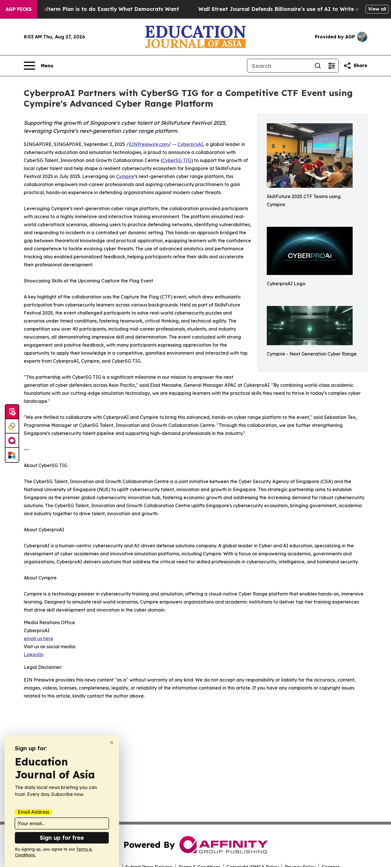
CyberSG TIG (176, 160)
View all (377, 9)
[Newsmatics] (12, 455)
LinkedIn (34, 654)
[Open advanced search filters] (331, 65)
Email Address (33, 812)
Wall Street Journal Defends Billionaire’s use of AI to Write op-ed (285, 9)
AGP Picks (18, 9)
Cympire (125, 176)
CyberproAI (190, 144)
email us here (38, 638)
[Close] (111, 742)
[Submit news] (12, 412)
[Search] (318, 65)
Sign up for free (62, 837)
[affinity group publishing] (12, 440)
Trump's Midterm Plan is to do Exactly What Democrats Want (97, 9)
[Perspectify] (12, 426)
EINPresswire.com (149, 144)
